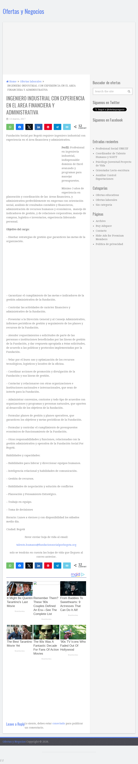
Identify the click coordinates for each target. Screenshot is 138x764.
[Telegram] (57, 126)
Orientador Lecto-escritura (112, 170)
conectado (58, 723)
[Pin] (48, 126)
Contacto (101, 230)
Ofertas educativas (107, 195)
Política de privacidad (109, 244)
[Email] (67, 126)
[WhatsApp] (10, 126)
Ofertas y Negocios (23, 11)
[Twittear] (29, 126)
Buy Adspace (104, 225)
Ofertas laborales (106, 199)
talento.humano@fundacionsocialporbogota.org (46, 544)
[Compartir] (19, 126)
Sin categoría (104, 204)
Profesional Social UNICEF (112, 148)
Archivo (101, 221)
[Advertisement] (69, 47)
